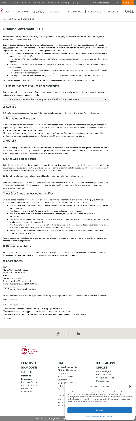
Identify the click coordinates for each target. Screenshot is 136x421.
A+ (80, 2)
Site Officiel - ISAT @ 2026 (48, 418)
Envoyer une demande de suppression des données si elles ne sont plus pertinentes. (38, 311)
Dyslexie (52, 2)
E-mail (5, 304)
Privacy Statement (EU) (24, 18)
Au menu (26, 2)
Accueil (7, 18)
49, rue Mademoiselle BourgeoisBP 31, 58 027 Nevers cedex (68, 381)
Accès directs (103, 2)
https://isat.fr (8, 47)
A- (71, 2)
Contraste (62, 2)
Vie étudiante (39, 11)
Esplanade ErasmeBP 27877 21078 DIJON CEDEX (29, 385)
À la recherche (39, 2)
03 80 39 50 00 (28, 391)
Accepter (100, 410)
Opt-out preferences (92, 416)
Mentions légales (104, 371)
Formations (22, 11)
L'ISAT (7, 11)
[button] (130, 386)
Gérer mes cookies (104, 374)
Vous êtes (129, 2)
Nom (5, 299)
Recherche (112, 11)
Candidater (56, 11)
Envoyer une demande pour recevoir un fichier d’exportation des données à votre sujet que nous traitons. (46, 314)
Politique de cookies (91, 112)
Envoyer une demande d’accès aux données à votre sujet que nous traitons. (34, 308)
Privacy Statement (106, 416)
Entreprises (94, 11)
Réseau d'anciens (129, 11)
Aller (4, 2)
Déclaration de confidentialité (102, 382)
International (75, 11)
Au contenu (13, 2)
